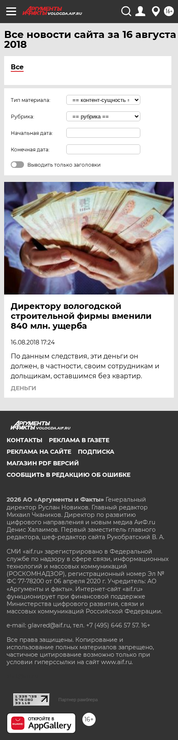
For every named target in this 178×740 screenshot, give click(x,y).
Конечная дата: (30, 149)
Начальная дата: (32, 133)
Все (17, 67)
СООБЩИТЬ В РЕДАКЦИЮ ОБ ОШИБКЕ (68, 474)
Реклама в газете (79, 440)
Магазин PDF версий (43, 463)
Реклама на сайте (39, 451)
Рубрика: (22, 116)
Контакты (24, 440)
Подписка (96, 451)
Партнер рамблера (78, 699)
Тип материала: (31, 100)
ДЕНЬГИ (23, 388)
